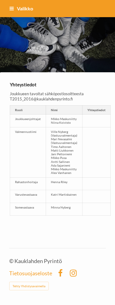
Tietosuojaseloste (30, 273)
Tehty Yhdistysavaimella (29, 286)
